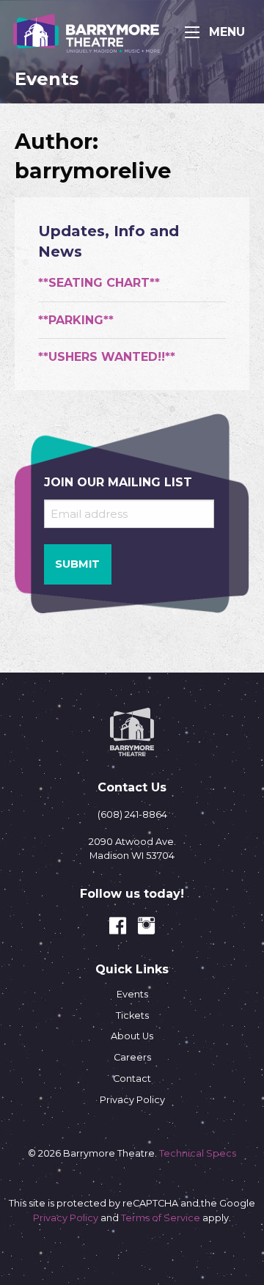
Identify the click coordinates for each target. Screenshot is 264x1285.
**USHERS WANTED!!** (106, 357)
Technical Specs (197, 1153)
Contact (132, 1078)
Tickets (132, 1015)
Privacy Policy (132, 1099)
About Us (132, 1035)
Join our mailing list (118, 482)
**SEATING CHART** (99, 283)
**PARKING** (76, 320)
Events (132, 994)
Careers (132, 1057)
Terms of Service (160, 1217)
